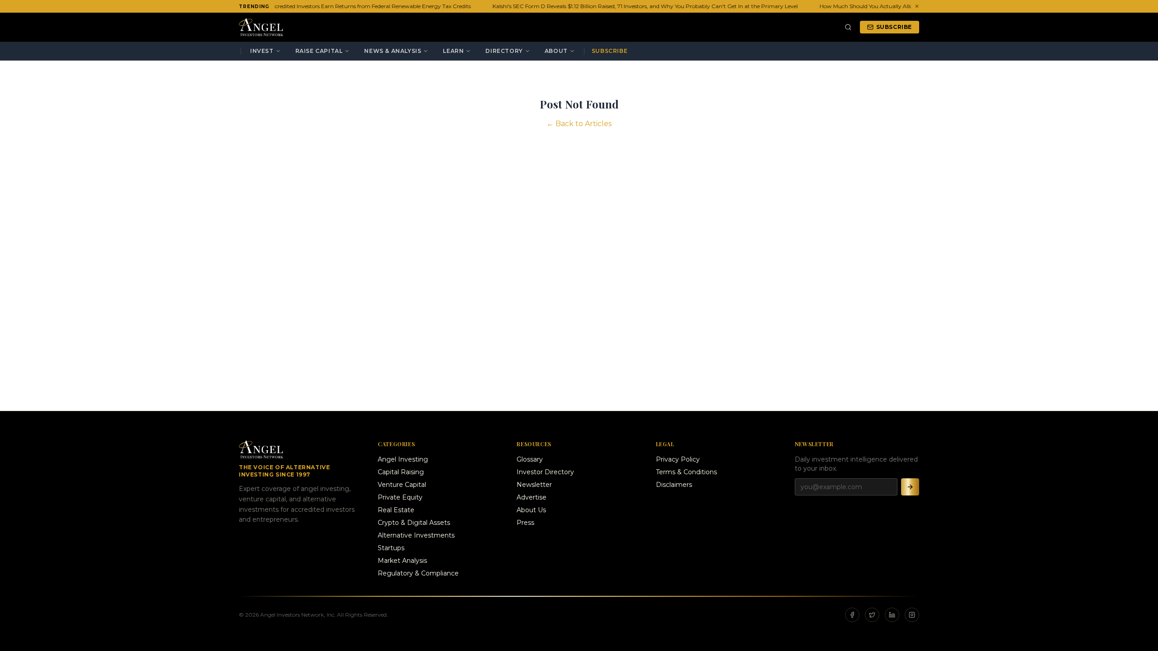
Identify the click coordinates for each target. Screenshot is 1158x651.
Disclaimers (674, 485)
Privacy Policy (678, 459)
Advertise (531, 497)
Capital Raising (401, 472)
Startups (391, 548)
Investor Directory (545, 472)
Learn (453, 50)
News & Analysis (392, 50)
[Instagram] (912, 615)
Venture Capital (402, 485)
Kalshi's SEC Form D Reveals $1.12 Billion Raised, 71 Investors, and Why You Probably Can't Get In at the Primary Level (640, 6)
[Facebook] (852, 615)
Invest (262, 50)
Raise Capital (319, 50)
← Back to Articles (579, 123)
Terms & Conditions (686, 472)
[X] (872, 615)
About (556, 50)
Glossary (530, 459)
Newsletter (534, 485)
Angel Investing (403, 459)
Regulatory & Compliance (418, 573)
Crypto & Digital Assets (414, 523)
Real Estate (396, 510)
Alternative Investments (416, 535)
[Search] (848, 27)
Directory (503, 50)
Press (525, 523)
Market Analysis (402, 561)
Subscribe (894, 27)
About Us (531, 510)
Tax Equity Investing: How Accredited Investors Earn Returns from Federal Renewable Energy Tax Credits (330, 6)
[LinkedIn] (892, 615)
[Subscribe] (910, 486)
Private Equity (400, 497)
